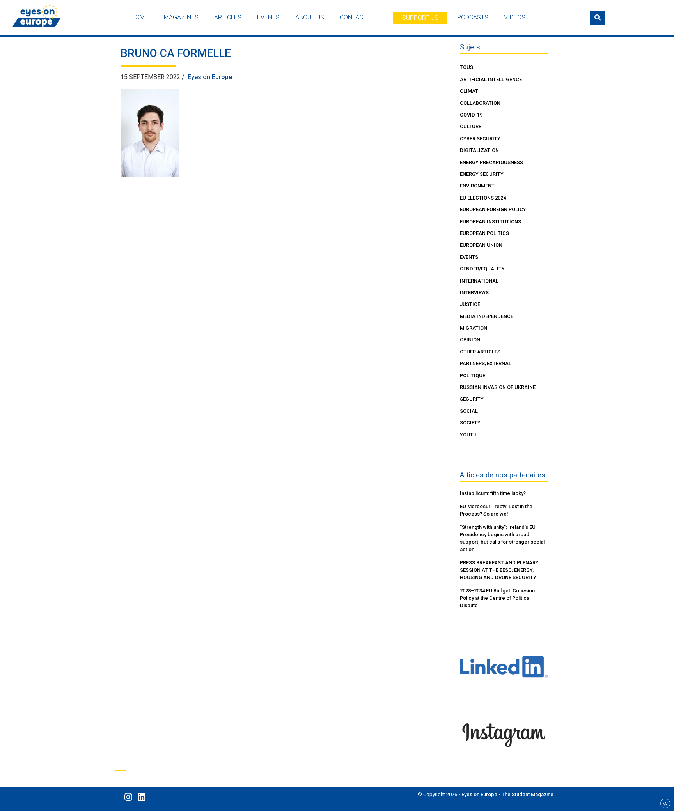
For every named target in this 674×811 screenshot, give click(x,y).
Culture (470, 126)
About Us (309, 17)
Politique (472, 375)
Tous (466, 67)
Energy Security (482, 174)
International (479, 281)
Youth (468, 435)
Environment (477, 186)
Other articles (480, 352)
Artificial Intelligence (491, 79)
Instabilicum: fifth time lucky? (493, 493)
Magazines (181, 17)
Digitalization (479, 150)
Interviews (474, 292)
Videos (514, 17)
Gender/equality (482, 269)
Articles (227, 17)
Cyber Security (480, 138)
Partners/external (485, 363)
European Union (481, 245)
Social (469, 411)
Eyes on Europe (210, 77)
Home (139, 17)
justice (470, 304)
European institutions (490, 221)
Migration (473, 328)
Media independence (486, 316)
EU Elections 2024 (483, 198)
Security (472, 399)
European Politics (484, 233)
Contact (353, 17)
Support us (420, 17)
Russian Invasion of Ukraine (498, 387)
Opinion (470, 340)
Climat (469, 91)
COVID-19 (471, 115)
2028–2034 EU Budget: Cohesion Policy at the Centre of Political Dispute (497, 598)
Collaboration (480, 103)
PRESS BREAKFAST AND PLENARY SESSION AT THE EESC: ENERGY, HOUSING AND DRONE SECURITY (499, 570)
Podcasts (472, 17)
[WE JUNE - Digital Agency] (665, 803)
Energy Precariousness (491, 162)
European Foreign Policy (493, 209)
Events (268, 17)
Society (470, 423)
